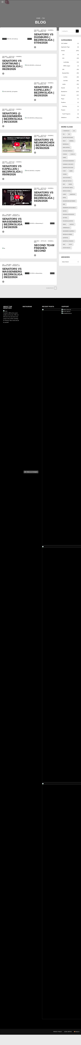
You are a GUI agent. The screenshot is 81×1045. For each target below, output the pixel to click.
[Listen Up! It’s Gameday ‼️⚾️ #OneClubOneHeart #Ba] (36, 424)
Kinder (70, 184)
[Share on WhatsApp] (35, 47)
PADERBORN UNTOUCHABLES (69, 207)
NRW (64, 204)
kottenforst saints (68, 187)
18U (3, 214)
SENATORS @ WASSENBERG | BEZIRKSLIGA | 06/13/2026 (12, 117)
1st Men (65, 77)
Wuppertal (65, 237)
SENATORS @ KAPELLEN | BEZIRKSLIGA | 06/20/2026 (44, 91)
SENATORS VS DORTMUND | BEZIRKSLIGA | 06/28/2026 (12, 65)
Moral (64, 197)
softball (65, 217)
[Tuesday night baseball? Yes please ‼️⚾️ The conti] (30, 435)
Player (62, 98)
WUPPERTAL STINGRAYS (68, 241)
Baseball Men (65, 73)
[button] (4, 39)
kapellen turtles (67, 180)
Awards (63, 87)
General (63, 95)
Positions (63, 102)
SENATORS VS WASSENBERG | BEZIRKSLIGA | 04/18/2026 (12, 223)
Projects (63, 110)
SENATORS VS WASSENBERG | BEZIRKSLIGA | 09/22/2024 (12, 273)
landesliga (72, 194)
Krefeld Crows (66, 190)
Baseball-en (42, 31)
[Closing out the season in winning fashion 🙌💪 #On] (30, 320)
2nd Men (36, 30)
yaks (64, 244)
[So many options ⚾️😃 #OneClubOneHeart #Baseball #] (30, 461)
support (72, 224)
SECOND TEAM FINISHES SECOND (44, 248)
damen (64, 157)
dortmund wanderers (68, 160)
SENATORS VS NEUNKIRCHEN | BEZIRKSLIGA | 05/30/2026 (44, 144)
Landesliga (66, 62)
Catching (64, 106)
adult (64, 140)
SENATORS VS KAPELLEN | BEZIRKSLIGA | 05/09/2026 (12, 170)
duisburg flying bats (68, 164)
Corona (65, 154)
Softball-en (64, 117)
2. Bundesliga (66, 130)
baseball (71, 140)
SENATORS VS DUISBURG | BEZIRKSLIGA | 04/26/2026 (44, 196)
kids (64, 184)
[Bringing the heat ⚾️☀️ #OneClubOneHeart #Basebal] (25, 460)
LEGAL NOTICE (68, 1031)
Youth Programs (66, 114)
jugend (65, 174)
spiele (64, 224)
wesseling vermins (67, 234)
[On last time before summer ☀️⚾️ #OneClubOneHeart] (36, 318)
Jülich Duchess (66, 177)
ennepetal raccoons (68, 167)
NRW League (66, 65)
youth (70, 244)
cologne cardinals (67, 150)
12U (63, 54)
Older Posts (49, 288)
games (70, 170)
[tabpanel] (17, 39)
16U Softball (64, 43)
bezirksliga (66, 144)
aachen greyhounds (68, 137)
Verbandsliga (66, 227)
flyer (64, 170)
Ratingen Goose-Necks (68, 214)
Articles (43, 30)
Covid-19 (73, 154)
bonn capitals (66, 147)
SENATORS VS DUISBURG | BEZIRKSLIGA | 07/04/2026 (44, 38)
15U (63, 58)
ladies (64, 194)
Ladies (64, 84)
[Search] (77, 31)
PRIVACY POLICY (57, 1031)
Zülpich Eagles (66, 247)
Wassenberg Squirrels (68, 231)
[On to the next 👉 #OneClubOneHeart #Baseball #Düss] (36, 460)
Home (38, 18)
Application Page (65, 47)
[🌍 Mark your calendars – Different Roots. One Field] (25, 363)
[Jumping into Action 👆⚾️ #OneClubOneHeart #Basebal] (25, 423)
